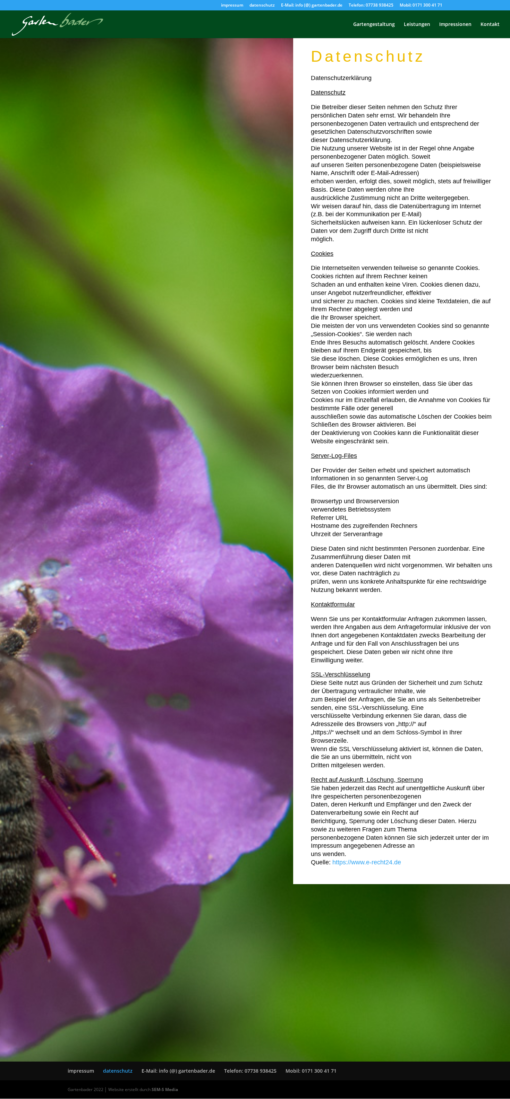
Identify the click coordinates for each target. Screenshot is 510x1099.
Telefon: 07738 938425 (371, 5)
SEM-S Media (165, 1089)
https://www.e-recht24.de (366, 862)
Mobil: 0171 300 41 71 (421, 5)
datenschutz (262, 5)
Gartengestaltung (374, 24)
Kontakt (490, 24)
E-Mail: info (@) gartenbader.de (311, 5)
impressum (232, 5)
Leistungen (417, 24)
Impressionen (455, 24)
